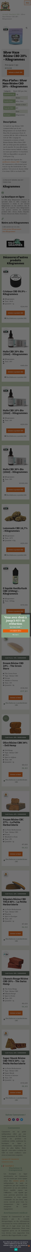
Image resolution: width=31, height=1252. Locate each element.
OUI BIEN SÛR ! (15, 631)
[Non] (29, 1246)
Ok (16, 1249)
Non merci (15, 634)
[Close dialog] (28, 616)
